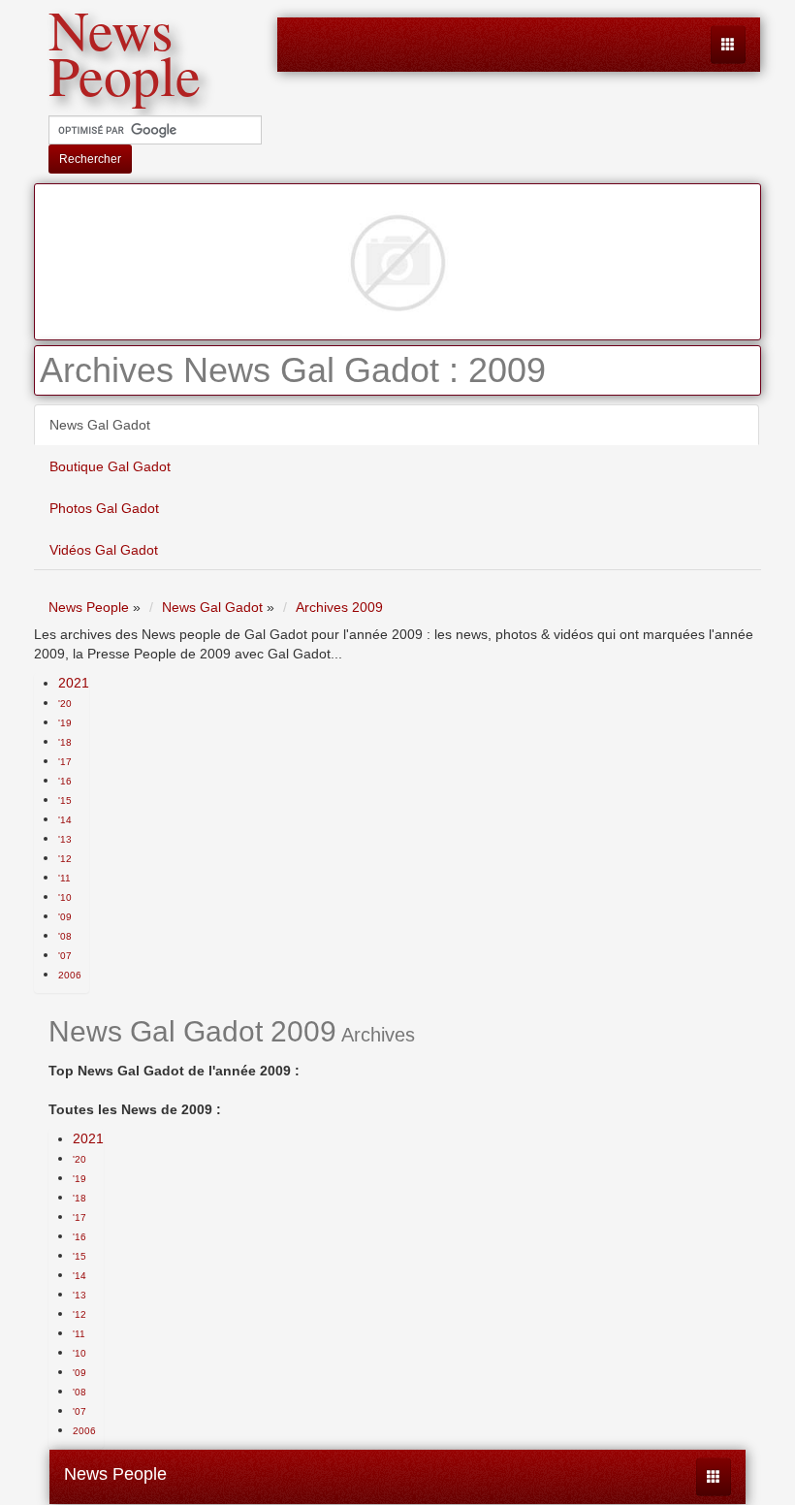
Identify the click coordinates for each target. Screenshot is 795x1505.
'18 (65, 742)
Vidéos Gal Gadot (103, 550)
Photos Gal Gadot (104, 508)
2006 (69, 975)
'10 (65, 897)
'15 (65, 800)
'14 (65, 820)
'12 (65, 858)
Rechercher (90, 159)
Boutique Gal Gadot (110, 466)
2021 (73, 682)
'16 (65, 781)
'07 (65, 955)
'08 (65, 936)
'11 (64, 878)
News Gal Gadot (99, 424)
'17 (65, 761)
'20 (65, 703)
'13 (65, 839)
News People (115, 1474)
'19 (65, 723)
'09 (65, 917)
